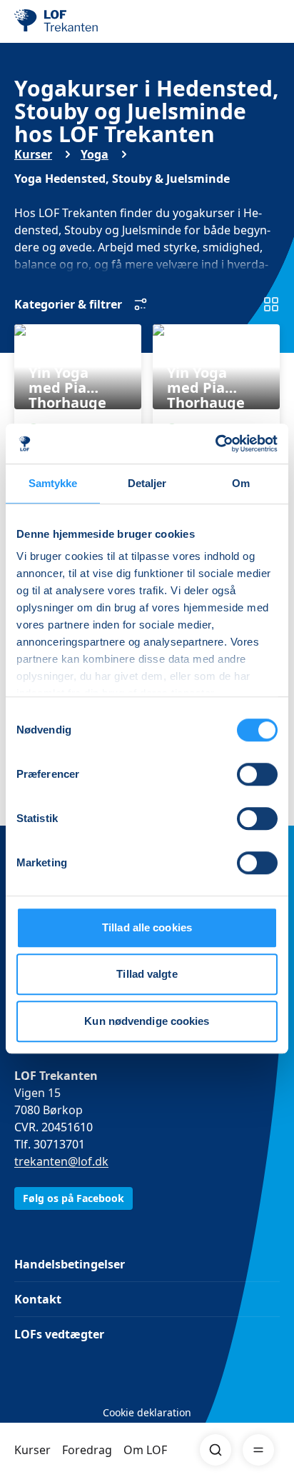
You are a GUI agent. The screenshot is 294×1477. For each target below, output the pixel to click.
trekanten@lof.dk (61, 1161)
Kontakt (37, 1299)
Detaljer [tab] (147, 483)
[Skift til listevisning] (271, 304)
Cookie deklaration (147, 1412)
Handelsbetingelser (69, 1264)
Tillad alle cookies (147, 927)
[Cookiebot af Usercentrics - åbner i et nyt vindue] (215, 443)
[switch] (257, 774)
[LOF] (86, 21)
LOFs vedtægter (59, 1334)
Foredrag (87, 1450)
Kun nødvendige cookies (146, 1021)
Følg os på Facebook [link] (73, 1198)
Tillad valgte (146, 974)
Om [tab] (241, 483)
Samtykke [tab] (53, 483)
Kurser (32, 1450)
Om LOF (145, 1450)
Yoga (94, 154)
